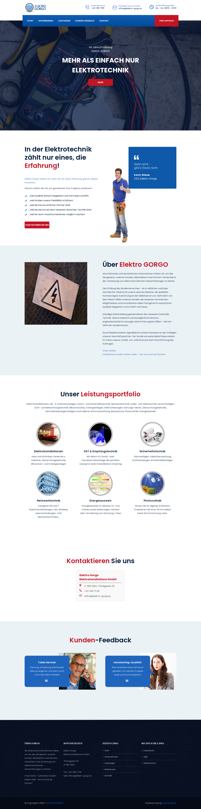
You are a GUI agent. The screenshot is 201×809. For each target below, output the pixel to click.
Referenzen (110, 769)
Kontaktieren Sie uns (37, 225)
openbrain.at (169, 803)
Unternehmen (45, 21)
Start (30, 21)
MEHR (100, 82)
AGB (145, 756)
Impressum (149, 750)
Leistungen (64, 21)
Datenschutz (150, 763)
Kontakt (104, 21)
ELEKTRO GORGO (54, 803)
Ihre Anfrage (166, 21)
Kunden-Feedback (84, 21)
